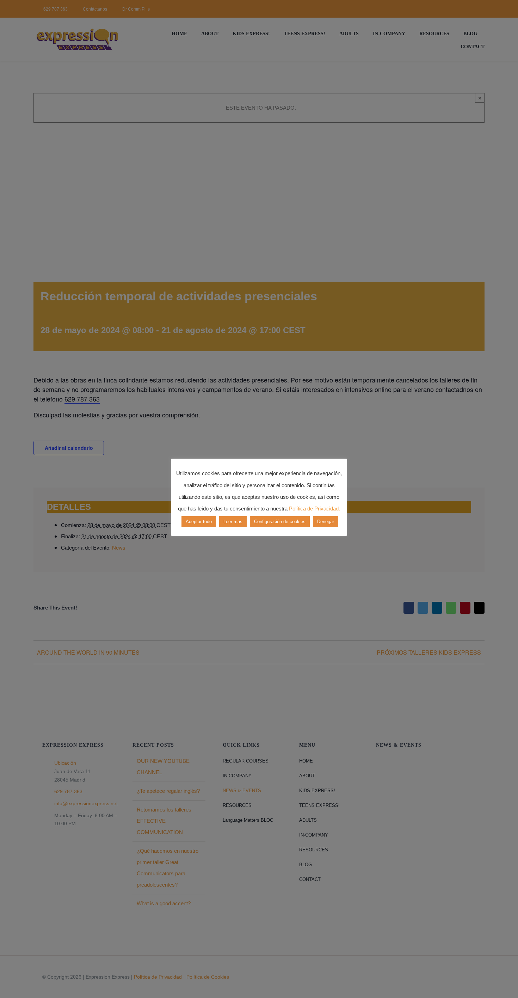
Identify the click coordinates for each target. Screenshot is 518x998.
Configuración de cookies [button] (280, 521)
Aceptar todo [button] (199, 521)
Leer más (232, 521)
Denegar (325, 521)
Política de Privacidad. (314, 509)
